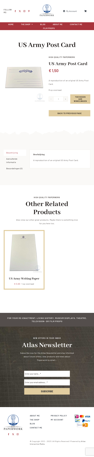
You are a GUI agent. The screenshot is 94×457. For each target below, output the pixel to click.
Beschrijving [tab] (12, 152)
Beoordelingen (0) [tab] (14, 168)
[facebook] (15, 11)
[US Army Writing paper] (24, 234)
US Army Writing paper (24, 279)
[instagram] (24, 11)
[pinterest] (29, 11)
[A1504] (24, 79)
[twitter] (20, 11)
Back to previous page (70, 113)
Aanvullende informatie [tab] (11, 160)
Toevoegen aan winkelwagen (80, 99)
